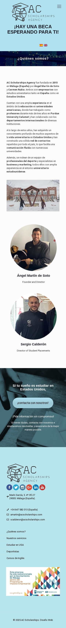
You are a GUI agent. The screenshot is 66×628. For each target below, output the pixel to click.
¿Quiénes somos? (16, 531)
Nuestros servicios (16, 538)
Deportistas (13, 551)
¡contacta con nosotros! (33, 403)
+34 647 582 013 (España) (24, 509)
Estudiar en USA (15, 544)
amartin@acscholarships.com (26, 514)
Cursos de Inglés (15, 558)
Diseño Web (46, 620)
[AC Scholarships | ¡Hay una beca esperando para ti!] (33, 12)
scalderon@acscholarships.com (27, 519)
